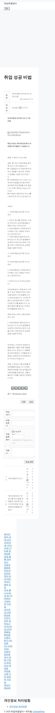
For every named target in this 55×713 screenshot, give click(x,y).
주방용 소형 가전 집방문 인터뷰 (7, 677)
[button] (15, 108)
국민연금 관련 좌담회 (7, 613)
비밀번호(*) (7, 423)
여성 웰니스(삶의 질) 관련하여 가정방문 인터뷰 (8, 598)
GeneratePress (39, 711)
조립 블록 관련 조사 (7, 559)
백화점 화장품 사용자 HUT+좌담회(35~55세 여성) (8, 640)
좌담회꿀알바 (10, 3)
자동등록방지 (7, 437)
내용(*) (7, 451)
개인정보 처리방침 (18, 706)
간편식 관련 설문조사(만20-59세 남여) (8, 623)
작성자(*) (8, 413)
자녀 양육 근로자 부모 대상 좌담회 (7, 663)
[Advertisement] (27, 38)
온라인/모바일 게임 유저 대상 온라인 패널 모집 (7, 579)
